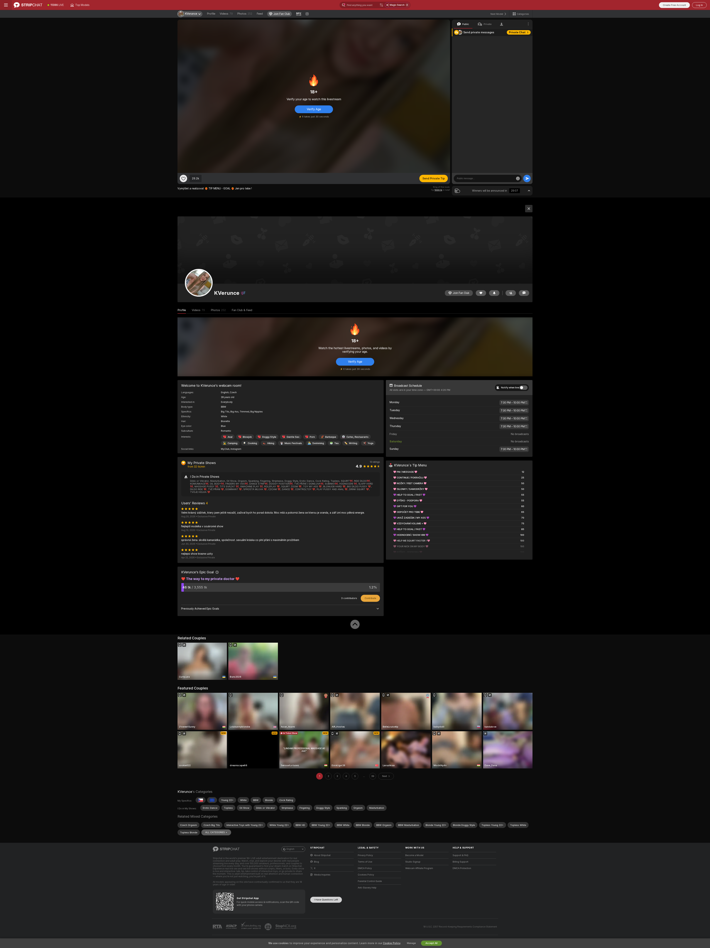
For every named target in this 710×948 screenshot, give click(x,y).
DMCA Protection (462, 868)
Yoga (370, 443)
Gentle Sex (293, 437)
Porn (312, 437)
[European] (212, 800)
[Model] (528, 208)
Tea (336, 443)
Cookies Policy (366, 874)
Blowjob (247, 437)
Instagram (236, 449)
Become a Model (414, 855)
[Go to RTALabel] (218, 927)
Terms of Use (365, 862)
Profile (211, 13)
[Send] (527, 178)
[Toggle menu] (6, 5)
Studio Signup (412, 862)
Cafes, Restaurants (357, 437)
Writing (353, 443)
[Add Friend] (511, 293)
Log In (699, 5)
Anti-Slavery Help (367, 887)
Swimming (318, 443)
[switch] (523, 387)
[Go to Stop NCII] (286, 927)
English (290, 849)
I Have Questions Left (326, 899)
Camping (232, 443)
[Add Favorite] (183, 178)
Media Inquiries (322, 874)
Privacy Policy (365, 855)
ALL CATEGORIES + (216, 832)
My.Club (225, 449)
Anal (230, 437)
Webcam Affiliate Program (419, 868)
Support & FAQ (460, 855)
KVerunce (185, 792)
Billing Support (460, 862)
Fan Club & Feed (242, 310)
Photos (244, 13)
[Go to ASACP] (232, 927)
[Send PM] (524, 293)
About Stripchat (322, 855)
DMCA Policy (365, 868)
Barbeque (330, 437)
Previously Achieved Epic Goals (200, 608)
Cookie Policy (391, 943)
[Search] (381, 5)
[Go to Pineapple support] (268, 926)
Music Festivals (293, 443)
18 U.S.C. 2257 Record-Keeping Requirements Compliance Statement (460, 926)
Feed (260, 13)
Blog (316, 862)
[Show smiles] (518, 178)
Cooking (252, 443)
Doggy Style (269, 437)
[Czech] (201, 800)
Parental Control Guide (370, 881)
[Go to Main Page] (28, 5)
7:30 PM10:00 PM (513, 402)
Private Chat (517, 32)
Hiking (270, 443)
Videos (226, 13)
